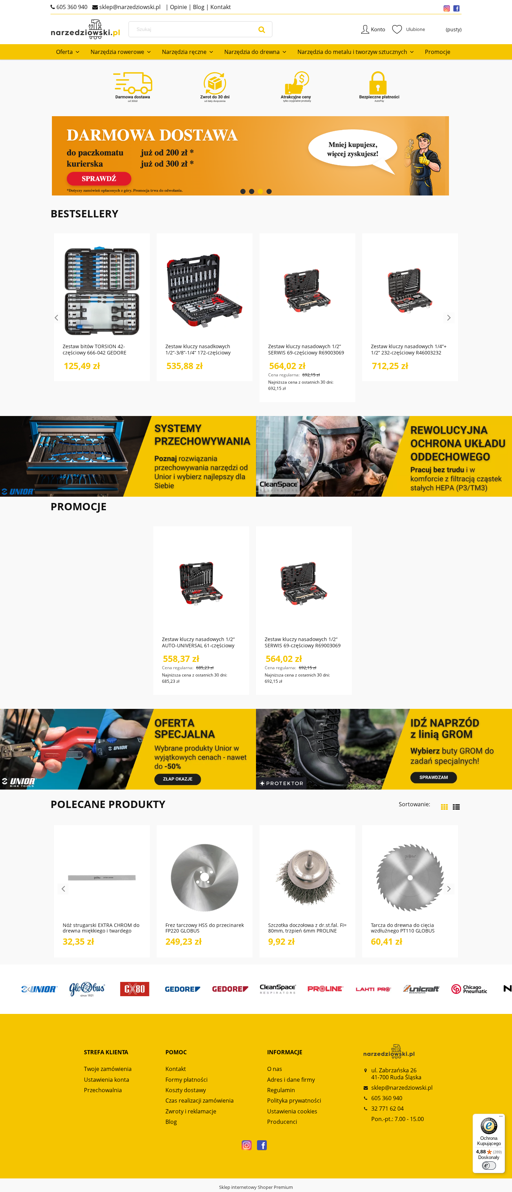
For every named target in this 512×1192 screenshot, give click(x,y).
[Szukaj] (261, 29)
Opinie (178, 7)
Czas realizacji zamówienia (199, 1100)
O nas (274, 1069)
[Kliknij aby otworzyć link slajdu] (256, 156)
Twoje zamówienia (108, 1069)
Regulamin (281, 1090)
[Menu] (501, 1118)
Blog (198, 7)
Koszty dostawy (185, 1090)
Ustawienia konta (106, 1079)
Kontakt (220, 7)
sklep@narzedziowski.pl (129, 7)
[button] (123, 902)
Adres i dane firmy (291, 1079)
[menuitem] (68, 51)
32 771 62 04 (387, 1108)
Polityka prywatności (294, 1100)
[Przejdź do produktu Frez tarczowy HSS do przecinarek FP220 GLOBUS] (204, 877)
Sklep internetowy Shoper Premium (256, 1187)
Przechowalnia (103, 1090)
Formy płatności (186, 1079)
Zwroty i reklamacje (190, 1111)
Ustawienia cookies (292, 1111)
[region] (256, 156)
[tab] (243, 191)
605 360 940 (71, 7)
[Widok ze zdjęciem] (444, 807)
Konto (378, 29)
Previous (56, 317)
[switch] (489, 1165)
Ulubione (408, 29)
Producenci (282, 1122)
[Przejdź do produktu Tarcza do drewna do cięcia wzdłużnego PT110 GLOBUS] (410, 877)
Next (449, 317)
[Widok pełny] (456, 807)
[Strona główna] (85, 29)
